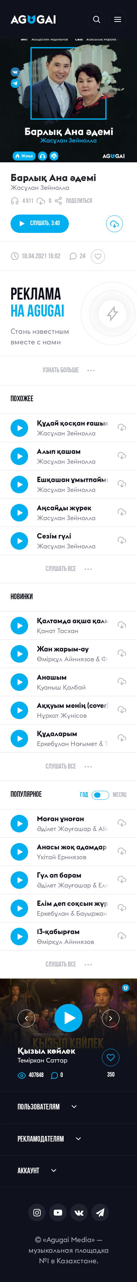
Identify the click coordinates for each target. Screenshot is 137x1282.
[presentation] (26, 1018)
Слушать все (61, 569)
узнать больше (61, 370)
